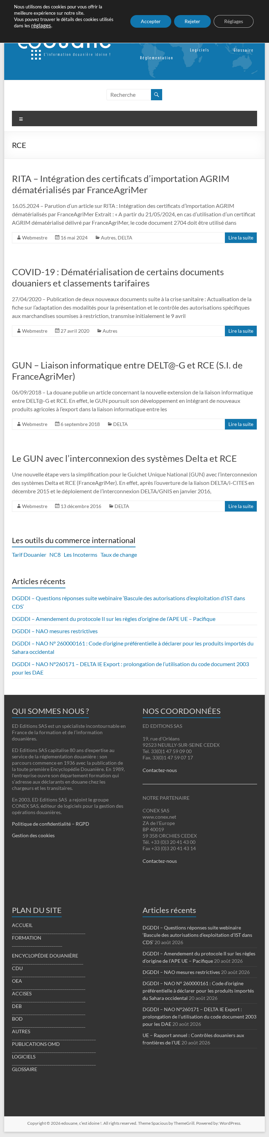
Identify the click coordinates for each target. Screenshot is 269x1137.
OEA (17, 981)
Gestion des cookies (33, 835)
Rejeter (192, 21)
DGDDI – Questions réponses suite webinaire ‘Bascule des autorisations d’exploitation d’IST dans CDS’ (197, 935)
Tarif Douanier (29, 554)
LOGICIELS (23, 1057)
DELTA (125, 238)
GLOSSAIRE (24, 1069)
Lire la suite (240, 238)
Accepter (151, 21)
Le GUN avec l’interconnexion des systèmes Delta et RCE (124, 458)
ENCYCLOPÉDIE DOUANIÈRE (45, 956)
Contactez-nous (160, 770)
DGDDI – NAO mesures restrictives (55, 631)
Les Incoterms (80, 554)
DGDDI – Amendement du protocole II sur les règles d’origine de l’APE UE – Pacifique (113, 618)
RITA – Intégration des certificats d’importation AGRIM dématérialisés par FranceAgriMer (120, 184)
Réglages (233, 21)
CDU (17, 968)
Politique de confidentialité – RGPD (50, 824)
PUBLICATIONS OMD (36, 1044)
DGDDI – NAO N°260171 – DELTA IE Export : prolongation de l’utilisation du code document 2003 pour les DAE (199, 1016)
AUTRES (21, 1031)
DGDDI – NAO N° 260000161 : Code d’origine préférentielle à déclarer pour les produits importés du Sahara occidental (198, 990)
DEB (17, 1006)
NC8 (55, 554)
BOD (17, 1019)
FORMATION (26, 938)
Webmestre (34, 238)
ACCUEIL (22, 925)
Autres (108, 238)
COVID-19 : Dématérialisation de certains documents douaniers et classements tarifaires (118, 277)
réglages (41, 25)
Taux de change (119, 554)
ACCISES (22, 993)
